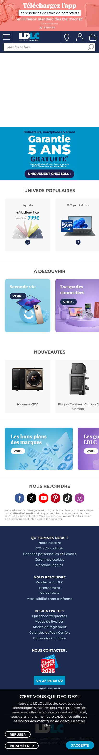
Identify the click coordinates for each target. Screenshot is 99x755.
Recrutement (49, 588)
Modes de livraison (49, 621)
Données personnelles (41, 554)
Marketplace (49, 593)
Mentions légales (49, 565)
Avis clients (54, 548)
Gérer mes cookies (49, 559)
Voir (18, 296)
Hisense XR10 (27, 404)
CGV (39, 548)
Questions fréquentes (49, 616)
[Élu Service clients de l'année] (50, 671)
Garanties (36, 632)
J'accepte (80, 745)
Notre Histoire (49, 543)
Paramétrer (22, 746)
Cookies (70, 554)
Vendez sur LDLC (49, 582)
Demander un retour (49, 638)
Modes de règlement (49, 627)
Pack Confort (60, 632)
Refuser (18, 734)
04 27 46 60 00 (49, 681)
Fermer (49, 27)
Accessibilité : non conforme (49, 599)
